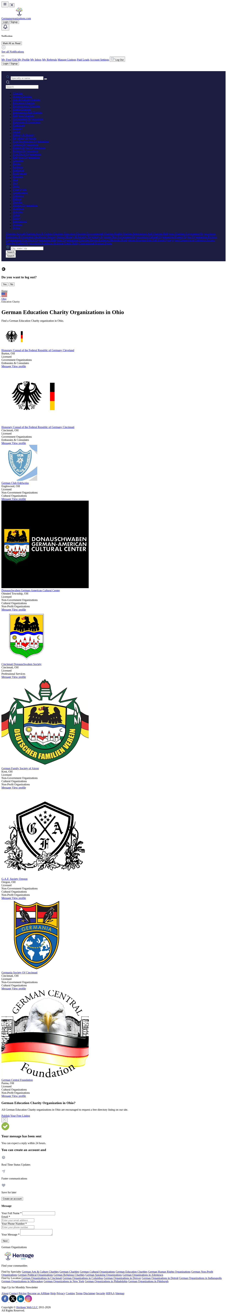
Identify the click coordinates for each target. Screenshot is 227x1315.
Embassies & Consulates (26, 121)
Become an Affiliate (38, 1293)
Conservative (20, 192)
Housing (17, 128)
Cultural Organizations (25, 144)
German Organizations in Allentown (143, 1274)
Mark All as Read (11, 43)
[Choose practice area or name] (45, 78)
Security (100, 1293)
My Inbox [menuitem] (35, 59)
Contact (13, 1293)
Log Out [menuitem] (119, 60)
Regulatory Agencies (24, 137)
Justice (16, 131)
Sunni (16, 185)
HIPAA (110, 1293)
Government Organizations (28, 118)
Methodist (18, 169)
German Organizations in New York (64, 1281)
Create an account (12, 1198)
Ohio (3, 299)
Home (4, 291)
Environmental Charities (26, 105)
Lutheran (18, 166)
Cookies (70, 1293)
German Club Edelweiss (15, 482)
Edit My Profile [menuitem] (21, 59)
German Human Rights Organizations (169, 1271)
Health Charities (22, 109)
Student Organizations (25, 205)
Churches (18, 160)
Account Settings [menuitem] (99, 59)
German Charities (69, 1271)
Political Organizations (25, 150)
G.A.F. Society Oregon (14, 878)
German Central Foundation (17, 1079)
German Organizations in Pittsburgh (148, 1281)
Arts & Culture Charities (26, 99)
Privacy (61, 1293)
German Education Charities (131, 1271)
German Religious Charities (69, 1274)
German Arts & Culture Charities (40, 1271)
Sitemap (119, 1293)
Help (53, 1293)
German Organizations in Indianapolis (200, 1278)
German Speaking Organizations (103, 1274)
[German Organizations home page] (19, 15)
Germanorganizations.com (16, 18)
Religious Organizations (26, 157)
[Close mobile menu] (12, 5)
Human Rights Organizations (29, 147)
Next (5, 1241)
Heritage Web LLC (27, 1307)
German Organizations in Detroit (160, 1278)
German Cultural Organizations (97, 1271)
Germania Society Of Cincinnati (19, 972)
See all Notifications (12, 51)
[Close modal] (4, 1119)
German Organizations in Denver (122, 1278)
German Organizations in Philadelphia (106, 1281)
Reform (17, 198)
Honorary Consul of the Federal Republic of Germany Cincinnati (37, 427)
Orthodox (18, 195)
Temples (17, 201)
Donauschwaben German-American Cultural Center (30, 590)
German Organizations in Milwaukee (22, 1281)
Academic (18, 208)
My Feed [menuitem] (6, 59)
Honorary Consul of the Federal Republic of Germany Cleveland (37, 350)
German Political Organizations (35, 1274)
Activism (18, 211)
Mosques (18, 176)
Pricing (23, 1293)
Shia (15, 179)
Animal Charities (22, 96)
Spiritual (17, 224)
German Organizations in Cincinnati (41, 1278)
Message (6, 366)
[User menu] (2, 55)
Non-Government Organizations (31, 141)
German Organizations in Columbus (83, 1278)
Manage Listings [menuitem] (67, 59)
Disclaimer (89, 1293)
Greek (16, 214)
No (11, 284)
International (20, 221)
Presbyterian (20, 173)
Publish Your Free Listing (15, 1115)
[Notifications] (5, 27)
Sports (16, 227)
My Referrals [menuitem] (49, 59)
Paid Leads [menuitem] (83, 59)
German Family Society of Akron (20, 768)
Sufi (15, 182)
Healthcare (19, 125)
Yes (5, 284)
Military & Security (23, 134)
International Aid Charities (27, 112)
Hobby (17, 217)
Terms (79, 1293)
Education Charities (24, 102)
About (5, 1293)
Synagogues (19, 189)
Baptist (17, 163)
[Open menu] (5, 4)
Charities (18, 93)
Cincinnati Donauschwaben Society (21, 664)
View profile (19, 366)
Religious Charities (23, 115)
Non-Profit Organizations (27, 153)
